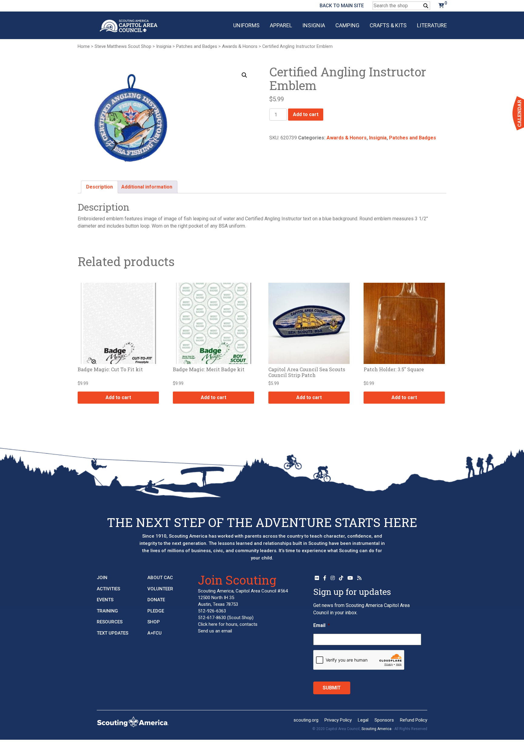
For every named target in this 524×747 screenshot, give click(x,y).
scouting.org (306, 720)
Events (105, 599)
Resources (110, 622)
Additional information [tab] (146, 187)
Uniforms (246, 25)
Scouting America (376, 729)
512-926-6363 (212, 611)
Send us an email (215, 631)
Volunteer (160, 589)
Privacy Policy (338, 720)
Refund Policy (413, 720)
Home (84, 46)
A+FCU (154, 633)
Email (321, 625)
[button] (244, 75)
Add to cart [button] (118, 397)
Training (107, 611)
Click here (207, 624)
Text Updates (112, 633)
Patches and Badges (196, 46)
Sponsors (384, 720)
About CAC (160, 577)
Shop (153, 622)
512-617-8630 (212, 617)
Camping (347, 25)
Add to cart (305, 114)
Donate (156, 599)
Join (102, 577)
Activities (108, 589)
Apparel (281, 25)
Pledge (155, 611)
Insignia (313, 25)
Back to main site (342, 5)
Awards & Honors (239, 46)
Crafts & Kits (388, 25)
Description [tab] (99, 187)
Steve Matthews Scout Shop (123, 46)
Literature (432, 25)
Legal (363, 720)
